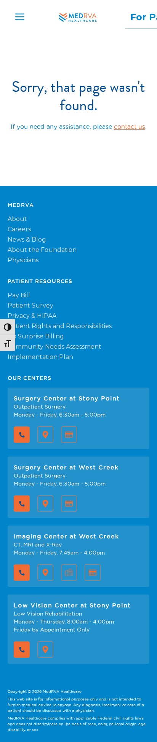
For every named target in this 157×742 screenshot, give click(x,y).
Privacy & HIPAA (32, 315)
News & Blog (27, 239)
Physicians (23, 260)
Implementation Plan (40, 357)
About (17, 219)
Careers (19, 229)
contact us (129, 126)
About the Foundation (42, 249)
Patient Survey (30, 305)
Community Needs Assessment (54, 346)
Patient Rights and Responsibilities (60, 326)
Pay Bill (19, 295)
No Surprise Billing (36, 336)
